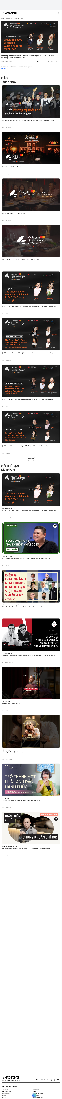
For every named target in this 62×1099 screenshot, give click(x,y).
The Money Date (7, 557)
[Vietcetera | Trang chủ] (11, 13)
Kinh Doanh (36, 1089)
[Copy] (56, 61)
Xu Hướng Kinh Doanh (38, 1093)
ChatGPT (35, 1091)
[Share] (47, 61)
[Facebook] (47, 1079)
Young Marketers (7, 653)
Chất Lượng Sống (6, 1093)
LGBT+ (4, 1097)
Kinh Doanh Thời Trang (38, 1097)
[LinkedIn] (50, 1079)
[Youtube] (58, 1079)
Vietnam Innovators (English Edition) (13, 605)
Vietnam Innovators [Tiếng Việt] (12, 847)
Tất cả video (6, 702)
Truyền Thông (36, 1095)
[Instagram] (54, 1079)
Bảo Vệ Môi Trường (6, 1091)
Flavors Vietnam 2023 (8, 508)
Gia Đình (4, 1095)
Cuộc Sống (5, 1089)
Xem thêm (3, 68)
